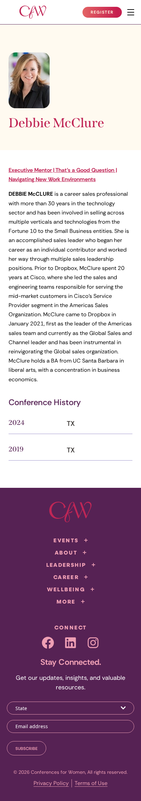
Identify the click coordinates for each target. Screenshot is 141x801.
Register (106, 14)
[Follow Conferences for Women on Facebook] (48, 643)
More (66, 601)
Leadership (66, 564)
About (66, 552)
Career (66, 577)
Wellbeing (66, 589)
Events (65, 540)
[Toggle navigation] (130, 12)
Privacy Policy (51, 783)
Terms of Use (91, 783)
